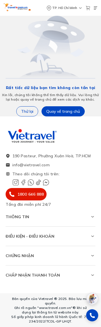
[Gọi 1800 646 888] (92, 315)
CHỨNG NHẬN (20, 255)
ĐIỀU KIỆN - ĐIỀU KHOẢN (30, 236)
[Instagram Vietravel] (15, 182)
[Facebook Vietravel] (23, 182)
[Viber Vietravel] (30, 182)
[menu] (95, 8)
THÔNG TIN (17, 216)
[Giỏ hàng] (88, 8)
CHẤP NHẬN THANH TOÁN (33, 275)
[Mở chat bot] (92, 299)
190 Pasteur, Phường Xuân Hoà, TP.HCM (51, 155)
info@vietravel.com (31, 164)
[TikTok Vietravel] (38, 182)
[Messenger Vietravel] (46, 182)
